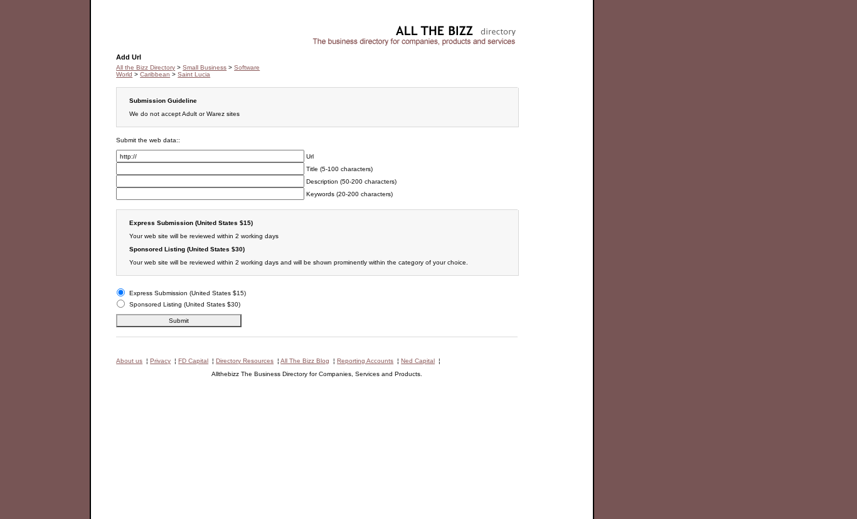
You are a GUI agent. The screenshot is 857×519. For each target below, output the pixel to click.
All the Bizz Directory (145, 67)
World (124, 74)
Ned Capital (418, 360)
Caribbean (155, 74)
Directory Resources (245, 360)
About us (129, 360)
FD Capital (193, 360)
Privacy (160, 360)
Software (129, 28)
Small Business (204, 67)
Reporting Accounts (365, 360)
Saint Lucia (194, 74)
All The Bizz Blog (304, 360)
